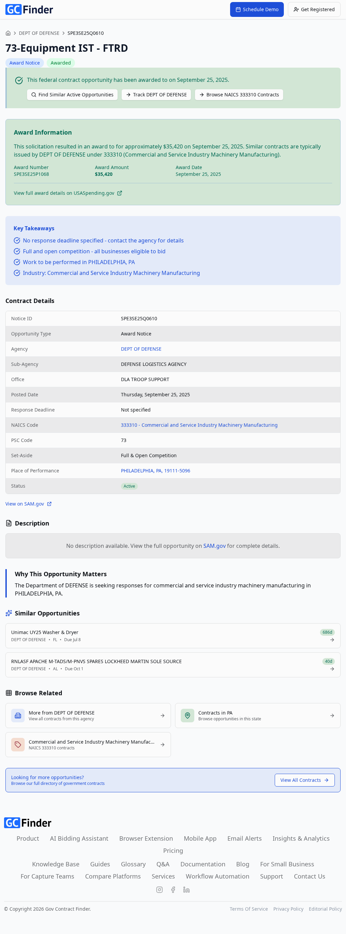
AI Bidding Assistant (79, 838)
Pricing (173, 850)
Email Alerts (244, 838)
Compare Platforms (113, 876)
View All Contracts (300, 780)
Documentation (202, 864)
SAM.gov (214, 546)
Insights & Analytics (301, 838)
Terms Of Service (249, 909)
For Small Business (287, 864)
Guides (100, 864)
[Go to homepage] (29, 9)
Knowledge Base (55, 864)
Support (271, 876)
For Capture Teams (47, 876)
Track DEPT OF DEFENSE (160, 94)
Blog (242, 864)
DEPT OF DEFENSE (39, 33)
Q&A (163, 864)
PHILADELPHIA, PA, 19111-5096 (155, 470)
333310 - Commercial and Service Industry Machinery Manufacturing (199, 425)
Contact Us (309, 876)
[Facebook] (173, 889)
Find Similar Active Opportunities (76, 94)
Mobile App (200, 838)
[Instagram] (159, 889)
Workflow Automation (217, 876)
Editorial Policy (325, 909)
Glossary (133, 864)
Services (163, 876)
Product (28, 838)
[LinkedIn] (186, 889)
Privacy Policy (288, 909)
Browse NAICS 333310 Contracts (242, 94)
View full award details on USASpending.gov (64, 193)
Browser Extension (146, 838)
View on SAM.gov (24, 503)
